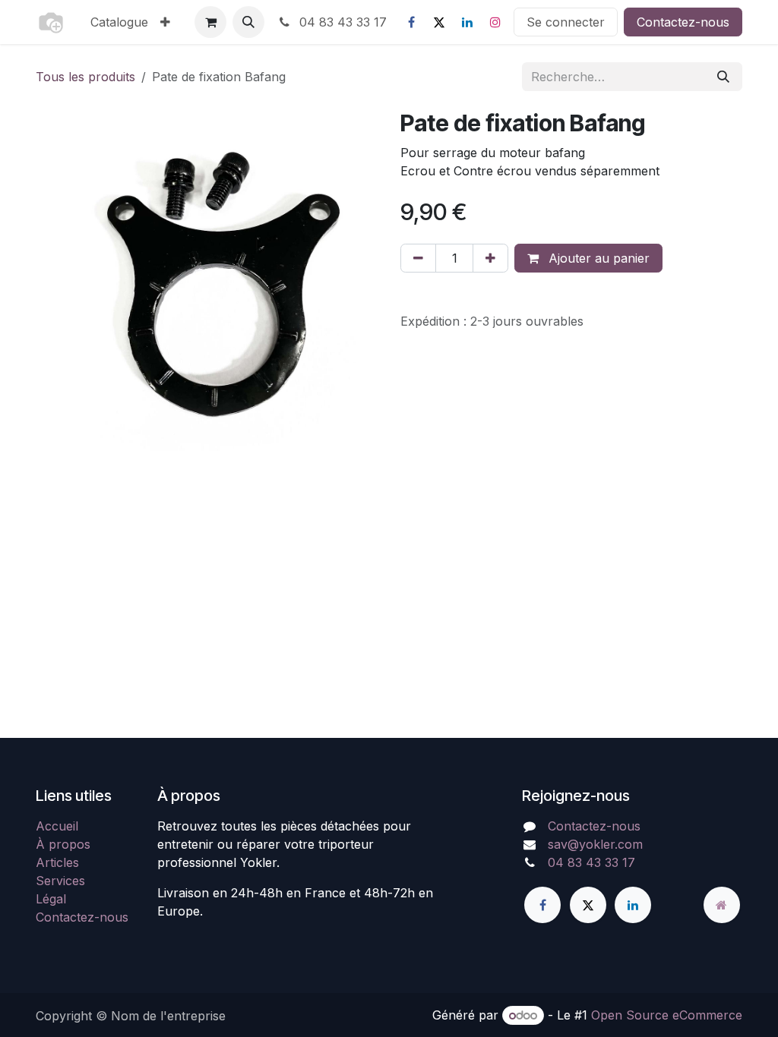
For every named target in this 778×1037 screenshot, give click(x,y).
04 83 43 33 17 (341, 22)
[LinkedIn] (467, 22)
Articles (57, 862)
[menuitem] (119, 22)
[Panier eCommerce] (210, 22)
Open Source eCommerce (666, 1015)
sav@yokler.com (595, 844)
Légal (51, 898)
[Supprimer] (418, 258)
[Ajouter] (490, 258)
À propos (63, 844)
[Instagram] (495, 22)
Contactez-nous (683, 22)
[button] (248, 22)
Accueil (57, 826)
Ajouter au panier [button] (597, 258)
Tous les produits (85, 76)
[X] (439, 22)
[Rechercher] (723, 76)
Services (60, 880)
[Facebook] (411, 22)
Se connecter (566, 22)
